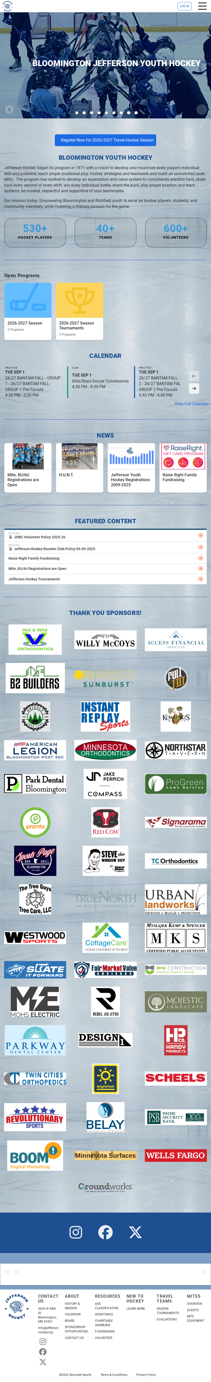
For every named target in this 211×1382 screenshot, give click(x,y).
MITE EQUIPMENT (195, 1319)
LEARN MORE (136, 1308)
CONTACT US (74, 1338)
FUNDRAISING (105, 1331)
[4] (99, 113)
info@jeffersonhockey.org (48, 1330)
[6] (114, 113)
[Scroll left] (194, 376)
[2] (84, 113)
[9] (136, 113)
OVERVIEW (194, 1304)
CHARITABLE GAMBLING (104, 1323)
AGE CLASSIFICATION (106, 1306)
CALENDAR (73, 1314)
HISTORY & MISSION (72, 1306)
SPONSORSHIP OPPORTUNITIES (76, 1329)
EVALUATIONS (167, 1319)
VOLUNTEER (103, 1338)
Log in (184, 6)
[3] (91, 113)
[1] (77, 113)
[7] (121, 113)
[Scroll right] (194, 388)
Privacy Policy (146, 1375)
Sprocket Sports (80, 1375)
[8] (128, 113)
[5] (106, 113)
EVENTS (193, 1310)
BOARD (70, 1321)
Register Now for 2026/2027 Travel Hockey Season (107, 140)
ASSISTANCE (104, 1314)
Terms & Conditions (113, 1375)
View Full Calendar (191, 403)
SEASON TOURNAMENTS (168, 1311)
